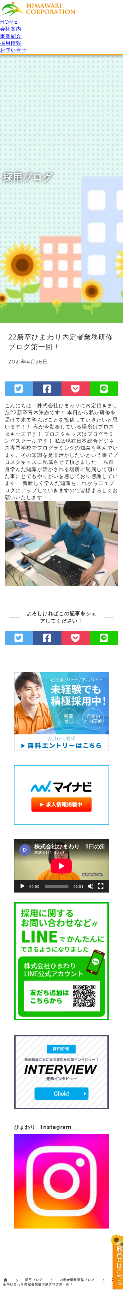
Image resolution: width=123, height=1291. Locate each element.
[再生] (22, 886)
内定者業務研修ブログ (77, 1280)
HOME (9, 22)
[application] (61, 866)
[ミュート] (90, 886)
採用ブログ (34, 1280)
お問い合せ (13, 50)
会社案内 (10, 29)
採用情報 (10, 43)
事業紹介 (10, 36)
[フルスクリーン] (100, 886)
